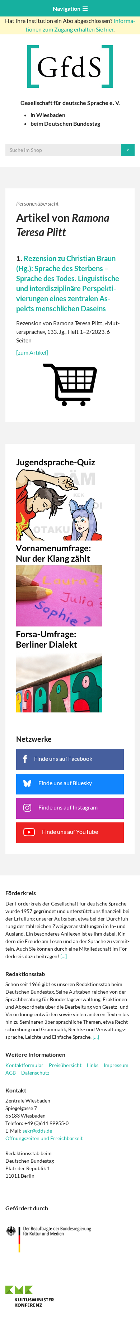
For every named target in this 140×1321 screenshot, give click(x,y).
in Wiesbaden (48, 114)
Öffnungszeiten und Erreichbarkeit (44, 1138)
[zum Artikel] (32, 352)
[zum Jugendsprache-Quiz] (70, 498)
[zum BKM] (70, 1239)
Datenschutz (35, 1073)
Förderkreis (20, 892)
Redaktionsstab (25, 973)
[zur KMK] (70, 1296)
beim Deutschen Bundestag (65, 123)
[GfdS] (70, 66)
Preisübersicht (65, 1065)
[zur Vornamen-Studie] (70, 583)
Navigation (68, 8)
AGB (10, 1073)
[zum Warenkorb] (70, 383)
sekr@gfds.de (37, 1131)
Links (92, 1065)
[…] (63, 956)
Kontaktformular (24, 1065)
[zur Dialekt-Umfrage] (70, 669)
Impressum (116, 1065)
